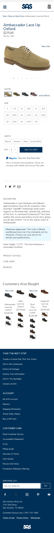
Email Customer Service (13, 434)
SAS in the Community (12, 364)
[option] (27, 58)
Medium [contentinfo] (17, 141)
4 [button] (26, 80)
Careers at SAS (9, 384)
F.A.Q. (5, 444)
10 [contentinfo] (7, 115)
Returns (6, 404)
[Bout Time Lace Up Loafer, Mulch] (32, 333)
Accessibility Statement (13, 439)
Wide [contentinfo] (25, 141)
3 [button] (22, 80)
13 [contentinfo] (7, 121)
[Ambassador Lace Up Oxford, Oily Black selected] (8, 325)
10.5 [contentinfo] (14, 115)
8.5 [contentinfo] (29, 108)
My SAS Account (10, 399)
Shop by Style (13, 16)
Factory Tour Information (14, 374)
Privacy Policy (23, 517)
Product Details (12, 255)
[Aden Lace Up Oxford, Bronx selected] (20, 327)
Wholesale (35, 517)
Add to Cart (31, 149)
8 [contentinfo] (21, 108)
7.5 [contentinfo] (14, 108)
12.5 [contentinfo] (43, 115)
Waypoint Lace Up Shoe (45, 304)
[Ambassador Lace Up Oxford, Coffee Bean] (8, 319)
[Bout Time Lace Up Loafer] (33, 297)
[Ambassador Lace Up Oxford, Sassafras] (27, 58)
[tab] (27, 224)
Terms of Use (9, 517)
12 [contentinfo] (36, 115)
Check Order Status (11, 414)
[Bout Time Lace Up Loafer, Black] (32, 322)
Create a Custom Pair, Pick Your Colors (20, 359)
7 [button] (39, 80)
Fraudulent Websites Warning (16, 468)
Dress (22, 16)
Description (9, 199)
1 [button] (13, 80)
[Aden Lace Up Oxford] (20, 294)
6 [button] (35, 80)
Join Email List (10, 480)
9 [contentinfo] (36, 108)
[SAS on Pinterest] (38, 494)
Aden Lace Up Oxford (20, 304)
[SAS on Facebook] (5, 494)
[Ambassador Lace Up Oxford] (8, 297)
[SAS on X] (16, 494)
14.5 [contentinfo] (29, 121)
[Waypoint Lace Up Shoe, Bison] (45, 321)
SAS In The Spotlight (12, 379)
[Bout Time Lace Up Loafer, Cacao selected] (32, 338)
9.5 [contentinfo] (43, 108)
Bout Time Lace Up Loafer (32, 308)
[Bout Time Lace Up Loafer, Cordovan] (32, 327)
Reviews (7, 267)
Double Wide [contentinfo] (36, 141)
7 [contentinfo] (7, 108)
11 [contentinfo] (22, 115)
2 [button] (17, 80)
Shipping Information (12, 409)
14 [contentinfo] (22, 121)
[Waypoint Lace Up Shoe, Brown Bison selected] (45, 316)
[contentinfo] (8, 94)
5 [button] (31, 80)
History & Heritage (11, 369)
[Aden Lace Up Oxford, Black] (20, 321)
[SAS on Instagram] (27, 494)
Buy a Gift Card (9, 419)
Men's (5, 16)
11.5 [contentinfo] (29, 115)
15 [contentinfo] (36, 121)
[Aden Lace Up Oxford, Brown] (20, 316)
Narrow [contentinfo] (8, 141)
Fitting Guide (8, 449)
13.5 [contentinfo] (14, 121)
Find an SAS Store (11, 464)
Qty (6, 149)
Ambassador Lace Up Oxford (10, 307)
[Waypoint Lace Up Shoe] (45, 293)
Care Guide (9, 261)
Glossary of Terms (11, 454)
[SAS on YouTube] (49, 494)
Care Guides (8, 459)
